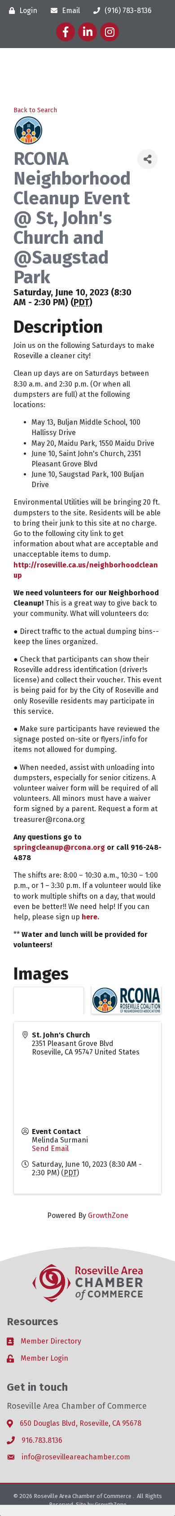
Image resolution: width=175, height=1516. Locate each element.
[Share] (147, 159)
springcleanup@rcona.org (59, 847)
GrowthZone (108, 1215)
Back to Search (35, 110)
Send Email (50, 1148)
